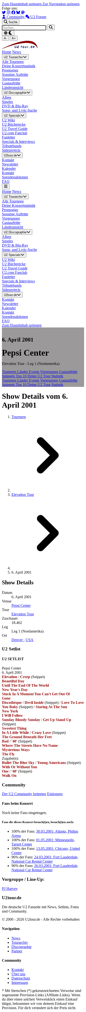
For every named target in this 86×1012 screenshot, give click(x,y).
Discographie (21, 947)
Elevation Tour (22, 495)
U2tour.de (10, 155)
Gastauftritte (68, 372)
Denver (17, 640)
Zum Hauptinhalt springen (22, 4)
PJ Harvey (10, 889)
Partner (16, 951)
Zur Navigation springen (61, 4)
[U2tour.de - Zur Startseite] (20, 48)
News (16, 52)
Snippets (9, 376)
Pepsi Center (21, 605)
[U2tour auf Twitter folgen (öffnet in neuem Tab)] (4, 12)
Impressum (19, 983)
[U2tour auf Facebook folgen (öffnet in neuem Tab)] (13, 12)
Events (34, 372)
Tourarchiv (19, 942)
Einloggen (55, 794)
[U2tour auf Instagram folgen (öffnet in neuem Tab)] (9, 12)
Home (6, 52)
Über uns (18, 974)
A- (5, 38)
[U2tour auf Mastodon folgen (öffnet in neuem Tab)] (23, 12)
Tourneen (9, 372)
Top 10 (21, 376)
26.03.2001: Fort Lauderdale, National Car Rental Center (44, 868)
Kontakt (17, 970)
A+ (14, 38)
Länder (23, 372)
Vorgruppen (49, 372)
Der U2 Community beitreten (24, 794)
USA (29, 640)
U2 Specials (12, 115)
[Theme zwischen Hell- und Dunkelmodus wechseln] (8, 33)
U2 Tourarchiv (13, 57)
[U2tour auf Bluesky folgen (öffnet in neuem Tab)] (18, 12)
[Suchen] (51, 27)
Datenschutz (20, 978)
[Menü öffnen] (6, 186)
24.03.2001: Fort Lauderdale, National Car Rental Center (44, 859)
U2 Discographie (15, 93)
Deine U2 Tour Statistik (45, 376)
